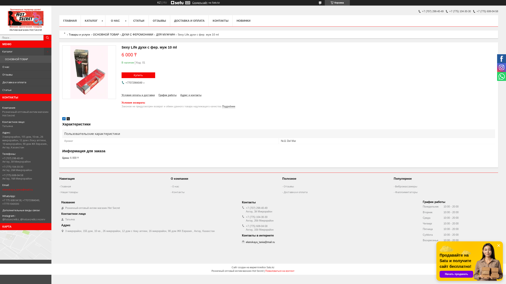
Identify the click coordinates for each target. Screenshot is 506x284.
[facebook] (64, 119)
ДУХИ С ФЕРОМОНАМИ (137, 34)
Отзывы (7, 74)
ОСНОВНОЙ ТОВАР (16, 59)
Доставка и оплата (14, 82)
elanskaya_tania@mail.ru (17, 189)
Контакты (220, 20)
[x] (68, 119)
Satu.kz (270, 267)
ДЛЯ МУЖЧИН (165, 34)
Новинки (243, 20)
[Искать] (47, 38)
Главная (70, 20)
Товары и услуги (79, 34)
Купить (138, 75)
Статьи (6, 90)
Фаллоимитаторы (406, 192)
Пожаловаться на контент (280, 271)
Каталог (7, 51)
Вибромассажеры (406, 186)
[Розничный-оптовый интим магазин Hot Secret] (25, 18)
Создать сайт (200, 2)
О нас (5, 67)
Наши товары (69, 192)
